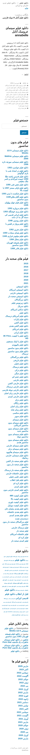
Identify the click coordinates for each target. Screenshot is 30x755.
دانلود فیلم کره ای (20, 483)
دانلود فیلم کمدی (21, 487)
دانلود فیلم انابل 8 (23, 101)
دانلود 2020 (15, 556)
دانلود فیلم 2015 (11, 560)
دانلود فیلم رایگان (23, 90)
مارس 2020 (23, 738)
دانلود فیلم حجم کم (20, 377)
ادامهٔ (24, 74)
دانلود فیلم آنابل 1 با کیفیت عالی (18, 94)
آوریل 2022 (23, 689)
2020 (26, 280)
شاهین (25, 640)
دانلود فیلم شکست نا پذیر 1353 (15, 194)
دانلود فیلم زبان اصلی (19, 406)
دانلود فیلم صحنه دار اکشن (17, 461)
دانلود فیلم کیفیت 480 (19, 496)
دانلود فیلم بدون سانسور (18, 348)
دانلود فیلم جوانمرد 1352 (17, 167)
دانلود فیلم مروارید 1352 (18, 208)
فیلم (6, 611)
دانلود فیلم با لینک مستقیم (17, 341)
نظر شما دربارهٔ (22, 108)
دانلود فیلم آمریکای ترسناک (16, 316)
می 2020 (24, 732)
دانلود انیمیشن (22, 286)
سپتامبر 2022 (22, 673)
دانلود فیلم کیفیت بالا (19, 499)
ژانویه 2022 (23, 699)
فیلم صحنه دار (22, 531)
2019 (26, 276)
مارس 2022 (23, 692)
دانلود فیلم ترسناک (20, 367)
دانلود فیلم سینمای (13, 90)
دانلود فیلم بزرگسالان (22, 87)
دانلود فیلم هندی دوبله (12, 605)
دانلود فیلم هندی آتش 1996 (17, 602)
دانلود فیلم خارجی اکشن (18, 383)
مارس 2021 (23, 722)
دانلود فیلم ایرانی (21, 332)
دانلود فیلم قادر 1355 (19, 248)
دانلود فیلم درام (21, 400)
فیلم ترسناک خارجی (11, 92)
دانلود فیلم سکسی (20, 413)
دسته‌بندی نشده (21, 519)
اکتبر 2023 (23, 669)
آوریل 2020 (23, 735)
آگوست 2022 (22, 676)
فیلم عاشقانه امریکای (19, 534)
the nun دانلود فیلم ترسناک (23, 556)
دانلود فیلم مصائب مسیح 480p (9, 598)
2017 (26, 270)
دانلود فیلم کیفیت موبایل (18, 505)
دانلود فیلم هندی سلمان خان (16, 509)
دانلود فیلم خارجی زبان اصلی (16, 393)
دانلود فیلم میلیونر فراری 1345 (15, 236)
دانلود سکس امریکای (19, 309)
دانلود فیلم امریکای (10, 85)
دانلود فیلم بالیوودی (20, 345)
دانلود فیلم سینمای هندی (21, 586)
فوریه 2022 (23, 696)
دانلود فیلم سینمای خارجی (17, 446)
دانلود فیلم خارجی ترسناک (17, 387)
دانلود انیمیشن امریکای (18, 290)
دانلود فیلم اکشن (21, 323)
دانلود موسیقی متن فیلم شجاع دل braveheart (16, 611)
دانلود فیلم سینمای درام (18, 449)
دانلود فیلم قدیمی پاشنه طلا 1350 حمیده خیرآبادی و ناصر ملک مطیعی (16, 178)
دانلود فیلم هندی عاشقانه (17, 512)
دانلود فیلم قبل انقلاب (19, 480)
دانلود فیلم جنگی (21, 373)
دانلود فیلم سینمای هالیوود (17, 452)
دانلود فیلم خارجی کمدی (18, 396)
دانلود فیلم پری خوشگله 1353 (15, 211)
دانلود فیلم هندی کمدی (18, 515)
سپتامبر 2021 (22, 712)
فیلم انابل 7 (21, 106)
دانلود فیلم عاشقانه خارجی (17, 473)
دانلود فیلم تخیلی (21, 364)
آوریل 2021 (23, 719)
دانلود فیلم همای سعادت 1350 (15, 233)
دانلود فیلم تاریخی (20, 360)
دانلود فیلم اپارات (21, 319)
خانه (26, 8)
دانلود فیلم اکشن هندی (18, 326)
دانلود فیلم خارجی (11, 87)
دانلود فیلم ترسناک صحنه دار (8, 573)
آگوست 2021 (22, 715)
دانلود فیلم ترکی (21, 370)
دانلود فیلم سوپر (21, 416)
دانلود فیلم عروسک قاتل (19, 590)
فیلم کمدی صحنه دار (19, 541)
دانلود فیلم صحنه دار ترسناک (16, 470)
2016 (26, 267)
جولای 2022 (23, 679)
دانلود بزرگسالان (21, 300)
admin (24, 83)
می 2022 (24, 686)
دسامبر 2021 (22, 702)
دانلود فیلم (24, 3)
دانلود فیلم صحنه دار (11, 586)
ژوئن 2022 (23, 682)
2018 (26, 273)
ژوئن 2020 (23, 729)
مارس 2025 (23, 666)
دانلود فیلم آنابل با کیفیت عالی (12, 99)
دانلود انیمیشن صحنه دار (18, 296)
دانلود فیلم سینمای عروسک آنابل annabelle (17, 31)
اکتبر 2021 (23, 709)
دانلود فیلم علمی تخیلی (18, 477)
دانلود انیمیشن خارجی (19, 293)
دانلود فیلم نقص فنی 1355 (17, 185)
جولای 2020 (23, 725)
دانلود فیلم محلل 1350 (18, 239)
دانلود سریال (23, 306)
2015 (26, 263)
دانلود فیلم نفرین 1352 (18, 229)
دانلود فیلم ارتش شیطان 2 (14, 567)
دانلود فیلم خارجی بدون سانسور (15, 576)
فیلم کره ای (23, 537)
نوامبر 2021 (23, 706)
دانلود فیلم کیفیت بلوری (18, 502)
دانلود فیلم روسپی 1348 (18, 220)
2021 (26, 283)
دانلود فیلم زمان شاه (19, 410)
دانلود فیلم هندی (25, 602)
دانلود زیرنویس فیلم (21, 85)
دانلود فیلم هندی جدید (21, 605)
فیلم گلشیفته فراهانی (16, 615)
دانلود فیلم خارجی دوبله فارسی (15, 390)
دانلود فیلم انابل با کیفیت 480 (16, 103)
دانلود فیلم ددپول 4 (17, 580)
